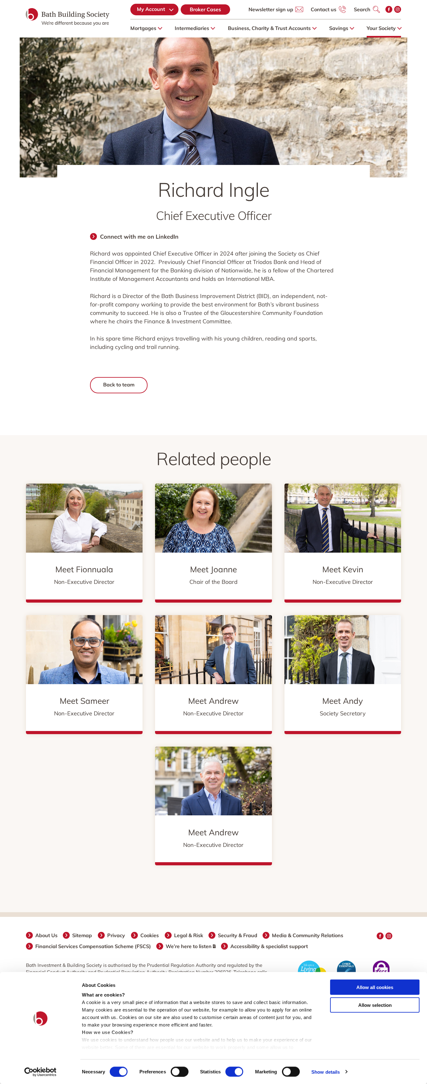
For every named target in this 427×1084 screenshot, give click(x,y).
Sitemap (82, 935)
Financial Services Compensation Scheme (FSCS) (93, 946)
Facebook (388, 9)
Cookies (150, 935)
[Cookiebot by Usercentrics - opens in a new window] (40, 1072)
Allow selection (375, 1004)
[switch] (179, 1072)
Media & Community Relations (308, 935)
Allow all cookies (374, 987)
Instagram (397, 9)
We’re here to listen (189, 946)
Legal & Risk (189, 935)
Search (362, 9)
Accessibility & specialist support (269, 946)
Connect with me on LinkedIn (139, 236)
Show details (325, 1071)
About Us (47, 935)
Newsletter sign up (271, 9)
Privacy (116, 935)
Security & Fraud (238, 935)
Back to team (118, 384)
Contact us (323, 9)
